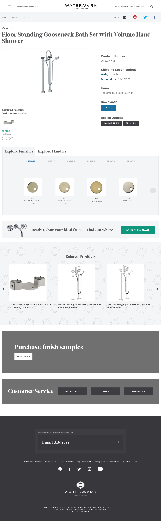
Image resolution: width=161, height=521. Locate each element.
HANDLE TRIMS (111, 123)
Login (132, 6)
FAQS (104, 391)
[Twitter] (79, 470)
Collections (22, 6)
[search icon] (7, 5)
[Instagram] (89, 470)
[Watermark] (81, 7)
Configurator (100, 462)
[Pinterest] (60, 470)
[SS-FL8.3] (9, 122)
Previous (3, 289)
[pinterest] (135, 17)
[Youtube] (100, 470)
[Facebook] (70, 470)
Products (33, 6)
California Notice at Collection (118, 462)
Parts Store (70, 462)
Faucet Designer (121, 6)
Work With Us (87, 462)
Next (158, 289)
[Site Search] (151, 6)
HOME (4, 17)
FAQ (78, 462)
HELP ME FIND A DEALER (137, 230)
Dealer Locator (50, 462)
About (60, 462)
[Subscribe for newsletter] (118, 442)
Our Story (140, 6)
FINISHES (131, 123)
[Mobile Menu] (9, 6)
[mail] (124, 17)
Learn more (22, 356)
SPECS (107, 108)
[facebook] (155, 17)
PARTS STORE (71, 391)
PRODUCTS (14, 17)
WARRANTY (138, 391)
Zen (7, 28)
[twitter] (145, 17)
